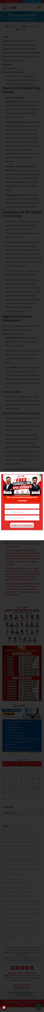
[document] (22, 506)
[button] (41, 475)
